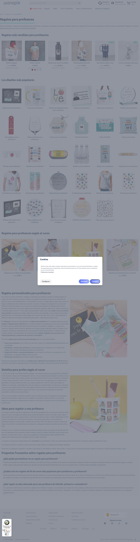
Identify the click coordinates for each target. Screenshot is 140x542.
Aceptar (95, 281)
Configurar (46, 281)
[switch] (7, 534)
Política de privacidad (47, 272)
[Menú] (10, 520)
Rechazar (84, 281)
